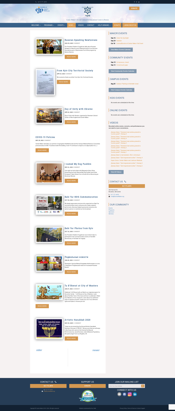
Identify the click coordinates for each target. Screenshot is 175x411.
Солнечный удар (122, 65)
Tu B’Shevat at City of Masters (81, 285)
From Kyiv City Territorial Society (75, 70)
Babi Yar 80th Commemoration (81, 197)
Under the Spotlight (122, 38)
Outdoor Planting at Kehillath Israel (127, 84)
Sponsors (111, 212)
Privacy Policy (123, 408)
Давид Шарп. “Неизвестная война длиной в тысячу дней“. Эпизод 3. (126, 142)
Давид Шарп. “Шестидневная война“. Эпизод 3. (127, 163)
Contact (90, 25)
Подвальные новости (76, 257)
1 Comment (77, 323)
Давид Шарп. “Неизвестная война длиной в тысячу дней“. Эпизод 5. (126, 133)
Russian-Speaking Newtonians (81, 40)
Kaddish (119, 41)
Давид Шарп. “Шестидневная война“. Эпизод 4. (127, 158)
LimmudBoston (130, 25)
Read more (71, 57)
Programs (48, 25)
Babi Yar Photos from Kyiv (79, 228)
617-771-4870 (126, 186)
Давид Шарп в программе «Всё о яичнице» (125, 155)
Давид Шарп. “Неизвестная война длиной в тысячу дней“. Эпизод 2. (126, 146)
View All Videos (116, 172)
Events (61, 25)
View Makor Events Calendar (121, 49)
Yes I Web (93, 408)
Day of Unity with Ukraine (79, 109)
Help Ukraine (103, 25)
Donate (134, 8)
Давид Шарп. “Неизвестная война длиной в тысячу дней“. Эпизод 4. (126, 137)
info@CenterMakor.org (117, 196)
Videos (81, 25)
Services (111, 214)
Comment (76, 43)
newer (96, 350)
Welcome (35, 25)
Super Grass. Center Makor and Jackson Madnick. (126, 160)
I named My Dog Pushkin (78, 164)
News (71, 25)
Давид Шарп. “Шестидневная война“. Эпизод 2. (127, 166)
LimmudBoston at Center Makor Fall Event (129, 43)
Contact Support (141, 408)
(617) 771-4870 (42, 2)
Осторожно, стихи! (122, 62)
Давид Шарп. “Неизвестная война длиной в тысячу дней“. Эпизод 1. (126, 151)
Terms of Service (132, 408)
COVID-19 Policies (45, 137)
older (39, 350)
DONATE (87, 386)
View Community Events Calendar (122, 71)
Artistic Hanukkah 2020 (78, 320)
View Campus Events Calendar (121, 90)
